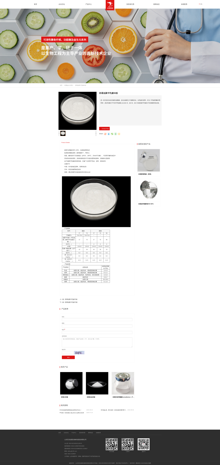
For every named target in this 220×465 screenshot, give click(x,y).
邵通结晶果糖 (91, 397)
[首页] (110, 5)
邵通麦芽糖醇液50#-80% (146, 204)
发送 (68, 357)
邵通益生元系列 (68, 85)
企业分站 (143, 463)
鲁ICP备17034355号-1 (122, 463)
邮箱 (63, 323)
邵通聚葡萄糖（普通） (145, 174)
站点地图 (148, 463)
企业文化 (66, 432)
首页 (35, 4)
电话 (63, 329)
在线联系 (184, 4)
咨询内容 (64, 336)
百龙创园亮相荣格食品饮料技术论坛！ (71, 410)
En (201, 4)
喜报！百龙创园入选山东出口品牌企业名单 (72, 412)
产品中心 (74, 432)
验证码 (63, 349)
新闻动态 (90, 432)
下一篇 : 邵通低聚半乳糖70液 (68, 302)
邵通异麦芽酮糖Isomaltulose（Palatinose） (123, 397)
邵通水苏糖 (64, 397)
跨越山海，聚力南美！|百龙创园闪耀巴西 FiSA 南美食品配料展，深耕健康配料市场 (114, 410)
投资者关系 (130, 4)
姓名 (63, 316)
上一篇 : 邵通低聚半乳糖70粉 (68, 299)
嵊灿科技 (138, 463)
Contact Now (105, 128)
